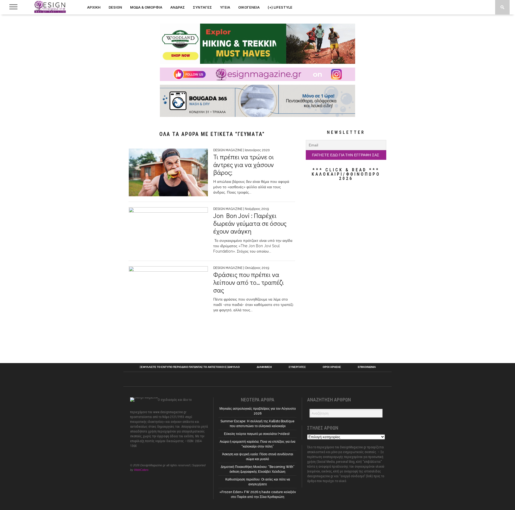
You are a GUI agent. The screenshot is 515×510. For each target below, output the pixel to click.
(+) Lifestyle (280, 7)
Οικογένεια (249, 7)
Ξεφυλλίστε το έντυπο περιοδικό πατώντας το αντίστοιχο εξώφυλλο (189, 367)
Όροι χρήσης (332, 367)
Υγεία (225, 7)
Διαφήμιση (264, 367)
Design (115, 7)
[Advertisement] (346, 271)
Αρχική (94, 7)
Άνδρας (177, 7)
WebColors (141, 469)
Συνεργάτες (297, 367)
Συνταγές (202, 7)
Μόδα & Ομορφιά (146, 7)
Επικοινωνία (367, 367)
